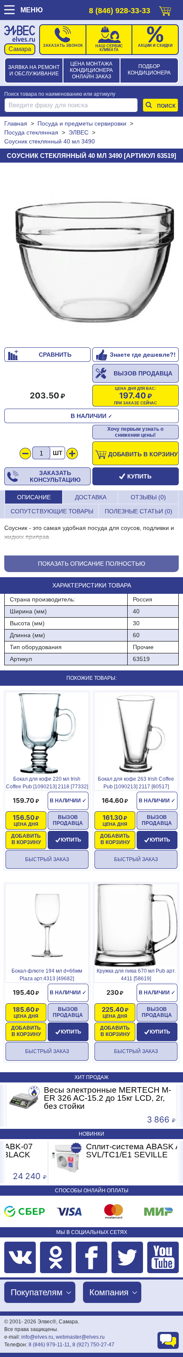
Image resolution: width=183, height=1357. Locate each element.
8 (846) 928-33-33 (119, 10)
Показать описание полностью (91, 563)
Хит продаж (91, 1077)
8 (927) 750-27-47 (93, 1345)
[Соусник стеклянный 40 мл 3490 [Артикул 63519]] (91, 255)
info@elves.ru (37, 1337)
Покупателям (37, 1292)
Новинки (91, 1134)
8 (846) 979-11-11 (49, 1345)
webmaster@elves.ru (80, 1337)
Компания (109, 1292)
